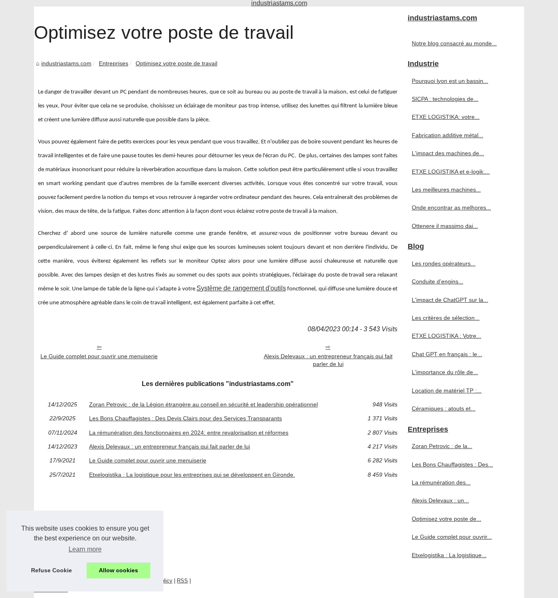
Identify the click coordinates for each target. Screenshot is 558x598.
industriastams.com (66, 63)
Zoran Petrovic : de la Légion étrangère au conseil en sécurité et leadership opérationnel (203, 404)
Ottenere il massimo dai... (445, 226)
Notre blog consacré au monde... (454, 43)
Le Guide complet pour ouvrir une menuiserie (99, 356)
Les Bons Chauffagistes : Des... (452, 464)
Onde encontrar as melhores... (451, 207)
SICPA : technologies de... (445, 99)
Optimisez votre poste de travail (176, 63)
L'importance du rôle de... (445, 372)
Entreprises (113, 63)
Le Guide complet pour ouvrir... (452, 536)
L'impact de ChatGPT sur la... (450, 300)
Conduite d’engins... (437, 281)
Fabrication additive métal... (447, 135)
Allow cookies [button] (118, 570)
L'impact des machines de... (448, 153)
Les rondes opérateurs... (443, 263)
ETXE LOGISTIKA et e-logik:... (451, 171)
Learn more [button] (85, 549)
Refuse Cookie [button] (51, 570)
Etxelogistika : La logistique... (449, 555)
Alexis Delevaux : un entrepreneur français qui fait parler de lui (328, 360)
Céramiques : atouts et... (443, 408)
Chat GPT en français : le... (447, 354)
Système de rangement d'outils (241, 288)
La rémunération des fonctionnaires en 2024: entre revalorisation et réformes (188, 432)
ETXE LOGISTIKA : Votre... (446, 335)
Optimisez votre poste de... (446, 518)
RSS (182, 581)
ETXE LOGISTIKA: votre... (446, 117)
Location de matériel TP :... (447, 390)
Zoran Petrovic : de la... (442, 446)
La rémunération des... (441, 482)
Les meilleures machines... (446, 189)
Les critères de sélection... (446, 318)
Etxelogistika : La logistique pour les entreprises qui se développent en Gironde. (192, 475)
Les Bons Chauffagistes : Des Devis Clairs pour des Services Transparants (185, 418)
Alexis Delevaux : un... (440, 500)
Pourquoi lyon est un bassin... (450, 81)
